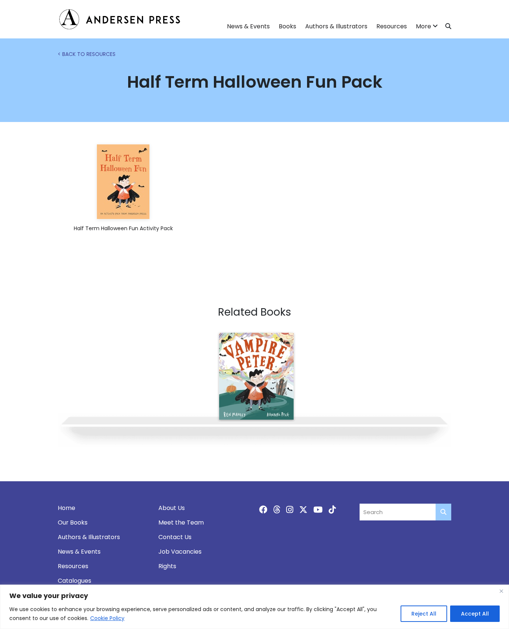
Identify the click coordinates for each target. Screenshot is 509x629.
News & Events (248, 26)
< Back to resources (87, 54)
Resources (391, 26)
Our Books (73, 522)
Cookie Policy (107, 618)
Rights (167, 566)
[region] (254, 607)
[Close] (501, 590)
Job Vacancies (180, 551)
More (423, 26)
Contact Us (175, 537)
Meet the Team (181, 522)
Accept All (475, 613)
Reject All (423, 613)
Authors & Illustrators (336, 26)
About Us (171, 508)
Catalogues (74, 580)
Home (66, 508)
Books (287, 26)
